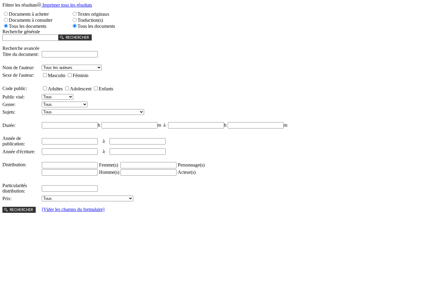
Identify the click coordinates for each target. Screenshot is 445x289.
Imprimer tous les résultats (66, 5)
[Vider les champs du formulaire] (73, 209)
